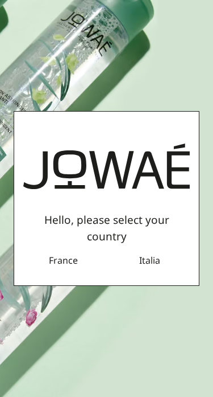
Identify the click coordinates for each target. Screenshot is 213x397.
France (63, 260)
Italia (149, 260)
